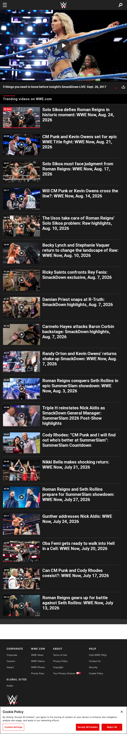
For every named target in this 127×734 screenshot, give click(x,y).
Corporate (12, 655)
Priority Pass (37, 673)
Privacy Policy (60, 661)
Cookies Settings (13, 727)
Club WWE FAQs (98, 655)
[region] (63, 720)
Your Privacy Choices (64, 673)
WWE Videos (38, 661)
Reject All (112, 727)
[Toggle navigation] (4, 5)
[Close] (121, 711)
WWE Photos (38, 667)
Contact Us (95, 661)
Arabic (10, 685)
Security (93, 667)
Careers (11, 661)
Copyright (58, 667)
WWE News (37, 655)
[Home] (63, 5)
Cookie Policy (96, 673)
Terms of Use (60, 655)
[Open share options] (123, 87)
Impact (10, 667)
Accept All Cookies (88, 727)
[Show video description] (116, 87)
